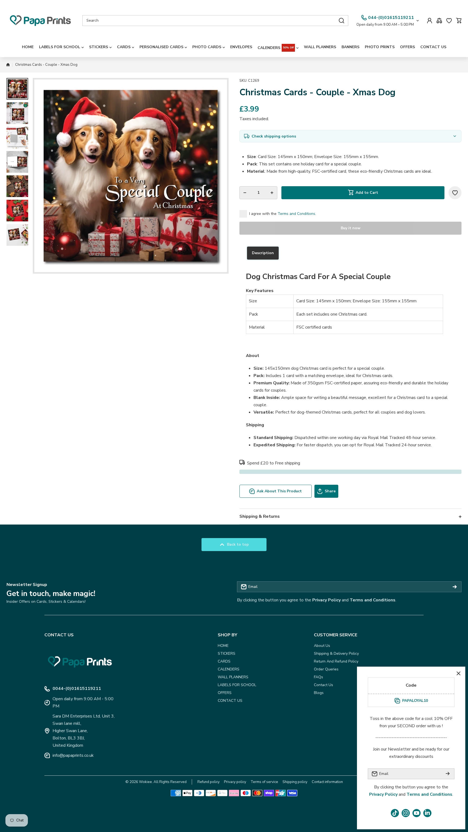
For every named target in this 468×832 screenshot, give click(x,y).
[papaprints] (40, 20)
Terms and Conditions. (297, 213)
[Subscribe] (454, 586)
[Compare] (439, 20)
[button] (458, 20)
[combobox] (215, 20)
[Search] (341, 20)
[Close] (458, 673)
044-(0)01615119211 (391, 18)
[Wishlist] (449, 20)
